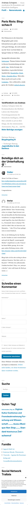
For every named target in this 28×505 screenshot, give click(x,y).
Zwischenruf (6, 95)
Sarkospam (5, 61)
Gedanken (5, 82)
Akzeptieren (14, 491)
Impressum (22, 503)
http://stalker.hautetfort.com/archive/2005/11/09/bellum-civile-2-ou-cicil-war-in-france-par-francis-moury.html (14, 183)
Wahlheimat (12, 432)
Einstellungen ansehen (14, 499)
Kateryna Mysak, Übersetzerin (13, 452)
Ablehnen (14, 495)
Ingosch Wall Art (8, 449)
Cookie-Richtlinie (7, 503)
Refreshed (18, 428)
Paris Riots (17, 95)
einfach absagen (19, 85)
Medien (16, 424)
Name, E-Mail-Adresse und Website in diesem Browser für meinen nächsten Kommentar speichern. (13, 348)
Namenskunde (15, 10)
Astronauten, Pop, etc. (8, 409)
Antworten (4, 195)
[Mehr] (24, 10)
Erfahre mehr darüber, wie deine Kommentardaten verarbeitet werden (14, 368)
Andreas (5, 29)
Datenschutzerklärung (15, 503)
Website (4, 336)
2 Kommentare (7, 31)
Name (4, 318)
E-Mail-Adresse (6, 327)
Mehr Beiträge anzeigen (12, 130)
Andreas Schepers (9, 3)
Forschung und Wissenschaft (14, 420)
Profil (4, 10)
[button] (26, 477)
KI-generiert (10, 424)
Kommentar (5, 297)
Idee (7, 67)
